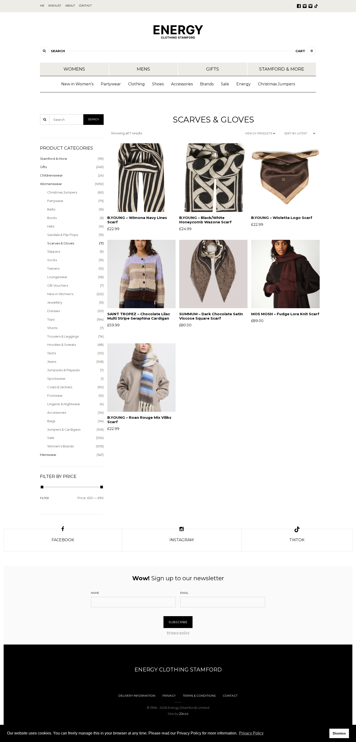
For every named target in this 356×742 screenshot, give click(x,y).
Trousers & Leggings (63, 336)
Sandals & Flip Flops (62, 235)
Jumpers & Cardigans (63, 429)
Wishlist (54, 5)
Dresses (53, 311)
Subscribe (178, 622)
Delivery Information (136, 695)
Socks (52, 260)
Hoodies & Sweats (61, 345)
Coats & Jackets (59, 387)
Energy (243, 84)
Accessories (182, 84)
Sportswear (56, 378)
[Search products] (44, 51)
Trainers (53, 268)
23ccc (184, 714)
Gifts (212, 69)
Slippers (53, 251)
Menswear (48, 455)
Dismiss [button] (339, 733)
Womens (74, 69)
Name (95, 593)
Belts (51, 209)
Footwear (55, 395)
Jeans (51, 361)
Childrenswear (51, 175)
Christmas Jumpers (276, 84)
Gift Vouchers (57, 285)
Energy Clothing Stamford (178, 669)
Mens (143, 69)
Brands (207, 84)
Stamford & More (281, 69)
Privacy (169, 695)
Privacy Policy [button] (251, 733)
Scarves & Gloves (60, 243)
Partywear (111, 84)
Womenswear (51, 184)
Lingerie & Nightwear (63, 404)
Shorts (52, 328)
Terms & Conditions (199, 695)
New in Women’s (77, 84)
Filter (44, 498)
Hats (50, 226)
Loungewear (57, 277)
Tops (50, 319)
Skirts (51, 353)
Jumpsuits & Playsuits (63, 370)
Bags (51, 421)
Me (42, 5)
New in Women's (60, 294)
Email (184, 593)
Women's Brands (60, 446)
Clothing (136, 84)
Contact (230, 695)
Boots (52, 218)
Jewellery (54, 302)
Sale (225, 84)
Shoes (158, 84)
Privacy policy (178, 633)
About (70, 5)
